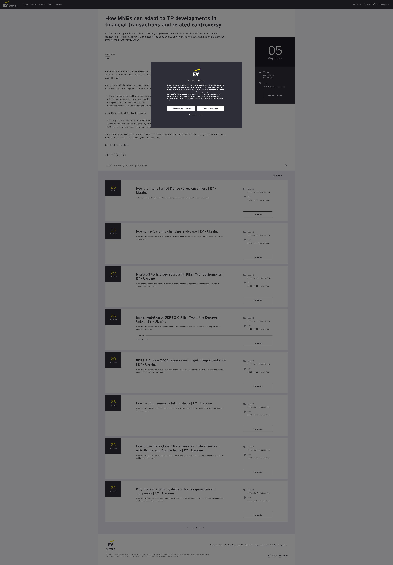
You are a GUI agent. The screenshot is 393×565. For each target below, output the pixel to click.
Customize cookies (196, 115)
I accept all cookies (210, 108)
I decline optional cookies (181, 108)
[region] (196, 95)
